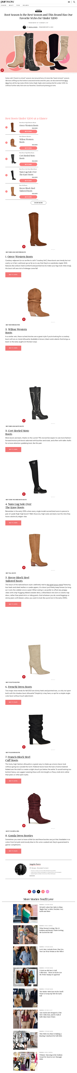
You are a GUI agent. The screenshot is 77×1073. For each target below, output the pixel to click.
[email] (47, 891)
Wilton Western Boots (26, 140)
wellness (26, 5)
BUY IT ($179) (13, 781)
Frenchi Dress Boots (20, 687)
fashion (3, 5)
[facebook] (34, 891)
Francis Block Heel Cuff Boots (17, 758)
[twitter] (38, 891)
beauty (11, 5)
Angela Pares (33, 27)
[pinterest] (2, 70)
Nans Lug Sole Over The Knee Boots (28, 173)
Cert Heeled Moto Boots (27, 157)
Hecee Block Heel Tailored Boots (27, 189)
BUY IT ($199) (28, 131)
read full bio (32, 875)
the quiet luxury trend (55, 585)
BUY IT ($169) (13, 702)
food (18, 5)
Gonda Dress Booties (20, 835)
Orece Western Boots (28, 125)
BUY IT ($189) (28, 148)
